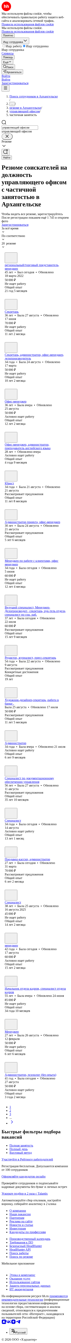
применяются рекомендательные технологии (35, 1297)
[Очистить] (7, 136)
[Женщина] (11, 304)
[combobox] (20, 128)
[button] (6, 76)
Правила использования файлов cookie (28, 31)
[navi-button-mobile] (5, 88)
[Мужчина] (11, 257)
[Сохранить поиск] (5, 152)
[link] (8, 66)
